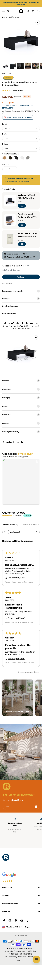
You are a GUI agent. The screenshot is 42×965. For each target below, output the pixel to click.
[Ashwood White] (22, 158)
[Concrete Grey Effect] (28, 158)
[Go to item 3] (20, 66)
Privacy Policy (13, 957)
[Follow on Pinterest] (15, 920)
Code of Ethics (21, 960)
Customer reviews (9, 313)
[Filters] (4, 532)
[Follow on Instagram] (9, 920)
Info (6, 957)
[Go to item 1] (5, 66)
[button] (7, 90)
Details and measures (10, 306)
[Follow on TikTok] (27, 920)
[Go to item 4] (28, 66)
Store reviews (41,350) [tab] (30, 525)
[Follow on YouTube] (21, 920)
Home (4, 17)
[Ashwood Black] (16, 158)
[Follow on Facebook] (3, 920)
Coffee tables (14, 17)
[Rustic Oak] (4, 158)
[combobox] (21, 129)
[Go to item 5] (35, 66)
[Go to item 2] (13, 66)
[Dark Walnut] (10, 158)
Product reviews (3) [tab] (10, 525)
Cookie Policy (22, 957)
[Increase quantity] (14, 168)
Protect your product (13, 266)
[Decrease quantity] (5, 168)
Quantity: (5, 164)
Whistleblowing (32, 957)
